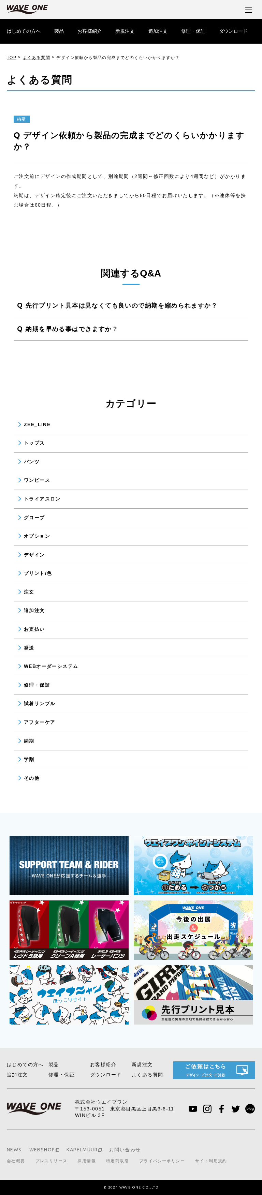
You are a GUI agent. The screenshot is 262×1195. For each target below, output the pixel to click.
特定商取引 (117, 1161)
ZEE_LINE (37, 424)
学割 (29, 759)
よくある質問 (36, 57)
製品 (59, 31)
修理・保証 (193, 31)
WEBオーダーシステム (51, 666)
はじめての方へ (24, 31)
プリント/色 (38, 573)
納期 (29, 741)
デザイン (34, 554)
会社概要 (16, 1161)
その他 (32, 778)
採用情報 (86, 1161)
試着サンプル (39, 703)
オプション (37, 536)
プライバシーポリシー (162, 1161)
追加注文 (158, 31)
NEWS (14, 1149)
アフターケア (39, 722)
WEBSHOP (42, 1149)
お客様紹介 (89, 31)
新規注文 (125, 31)
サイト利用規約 (211, 1161)
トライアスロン (42, 499)
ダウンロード (233, 31)
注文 (29, 592)
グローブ (34, 517)
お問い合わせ (125, 1149)
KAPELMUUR (82, 1149)
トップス (34, 443)
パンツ (32, 461)
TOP (11, 57)
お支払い (34, 629)
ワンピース (37, 480)
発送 (29, 648)
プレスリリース (51, 1161)
